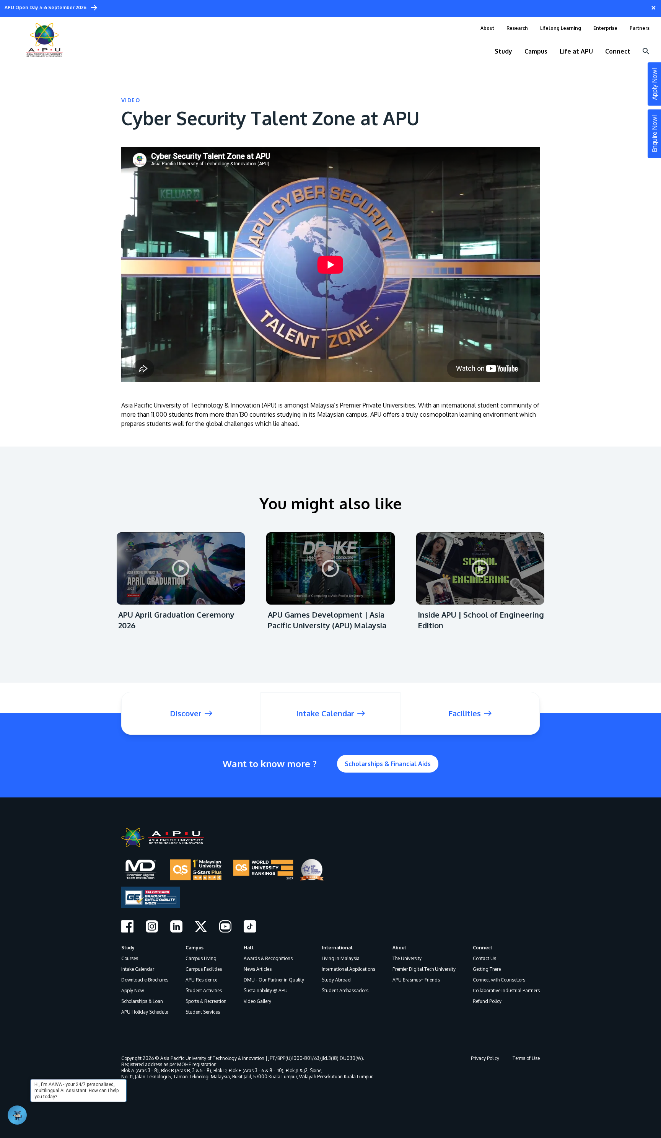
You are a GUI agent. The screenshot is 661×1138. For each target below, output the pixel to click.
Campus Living (201, 958)
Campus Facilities (204, 969)
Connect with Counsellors (499, 980)
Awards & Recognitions (268, 958)
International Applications (348, 969)
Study (128, 948)
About (399, 948)
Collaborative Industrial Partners (506, 990)
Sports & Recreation (206, 1001)
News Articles (258, 969)
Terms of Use (526, 1058)
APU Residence (201, 980)
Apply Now (132, 990)
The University (407, 958)
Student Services (203, 1012)
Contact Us (484, 958)
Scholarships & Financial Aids (388, 764)
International (337, 948)
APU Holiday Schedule (144, 1012)
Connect (482, 948)
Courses (129, 958)
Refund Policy (487, 1001)
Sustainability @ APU (266, 990)
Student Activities (204, 990)
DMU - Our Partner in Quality (274, 980)
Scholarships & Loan (142, 1001)
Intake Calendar (137, 969)
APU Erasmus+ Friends (416, 980)
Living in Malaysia (341, 958)
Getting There (487, 969)
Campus (195, 948)
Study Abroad (336, 980)
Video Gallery (257, 1001)
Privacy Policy (485, 1058)
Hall (249, 948)
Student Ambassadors (345, 990)
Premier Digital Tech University (424, 969)
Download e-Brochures (144, 980)
